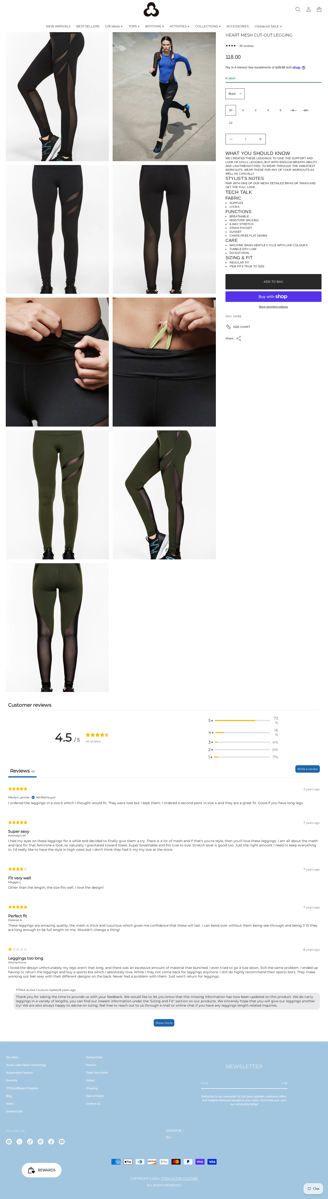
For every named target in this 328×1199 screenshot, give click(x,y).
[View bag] (319, 9)
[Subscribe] (284, 1083)
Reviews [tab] (22, 771)
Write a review (307, 769)
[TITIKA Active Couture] (151, 9)
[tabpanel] (164, 906)
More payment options (273, 306)
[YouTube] (61, 1141)
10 (305, 110)
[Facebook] (51, 1141)
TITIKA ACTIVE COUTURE (179, 1178)
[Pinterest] (40, 1141)
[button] (298, 9)
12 (230, 122)
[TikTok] (30, 1141)
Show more (164, 1023)
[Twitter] (19, 1141)
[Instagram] (9, 1141)
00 (230, 110)
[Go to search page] (298, 9)
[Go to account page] (308, 9)
